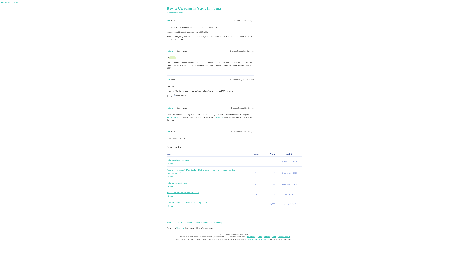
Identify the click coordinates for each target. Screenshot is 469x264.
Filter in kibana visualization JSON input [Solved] (189, 202)
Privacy (267, 237)
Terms (260, 237)
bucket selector (172, 117)
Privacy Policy (216, 222)
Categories (178, 222)
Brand (274, 237)
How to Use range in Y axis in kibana (194, 8)
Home (169, 222)
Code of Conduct (284, 237)
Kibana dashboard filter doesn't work (183, 192)
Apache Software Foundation (256, 239)
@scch (172, 58)
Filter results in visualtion (178, 160)
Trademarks (251, 237)
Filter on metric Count (177, 183)
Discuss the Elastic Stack (10, 2)
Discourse (180, 228)
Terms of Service (201, 222)
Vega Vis (219, 117)
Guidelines (189, 222)
